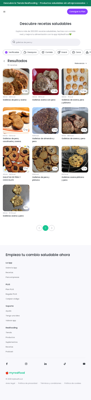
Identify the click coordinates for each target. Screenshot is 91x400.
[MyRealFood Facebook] (7, 364)
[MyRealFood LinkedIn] (45, 364)
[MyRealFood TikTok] (65, 364)
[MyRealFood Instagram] (26, 364)
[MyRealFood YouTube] (84, 364)
